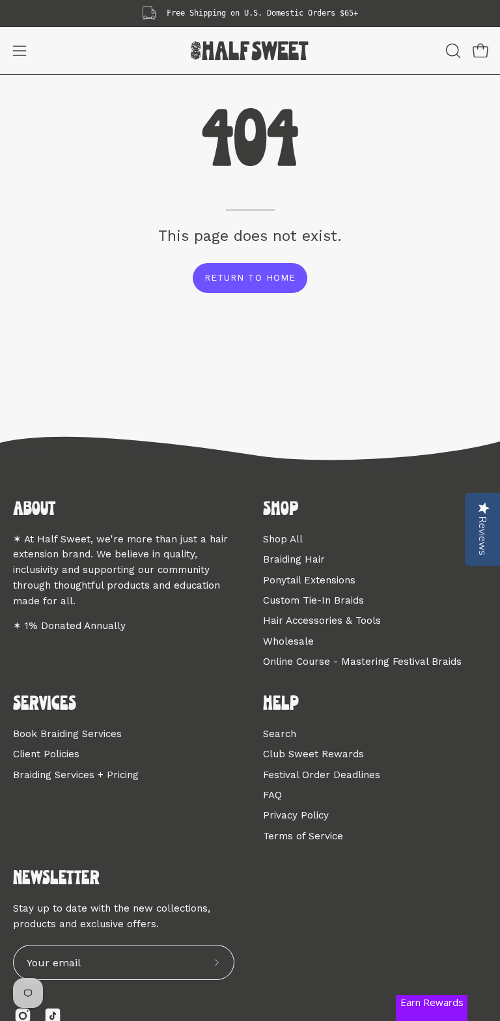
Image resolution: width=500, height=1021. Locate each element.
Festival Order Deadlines (321, 775)
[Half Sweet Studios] (250, 50)
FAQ (272, 795)
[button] (452, 51)
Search (279, 734)
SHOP (280, 510)
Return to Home (249, 277)
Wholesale (288, 641)
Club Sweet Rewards (313, 754)
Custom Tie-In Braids (313, 600)
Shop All (283, 539)
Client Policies (46, 754)
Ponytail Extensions (309, 579)
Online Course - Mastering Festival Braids (362, 661)
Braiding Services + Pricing (76, 775)
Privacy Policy (296, 815)
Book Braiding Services (67, 734)
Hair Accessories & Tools (322, 620)
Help (281, 704)
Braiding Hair (294, 559)
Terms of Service (303, 836)
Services (44, 704)
